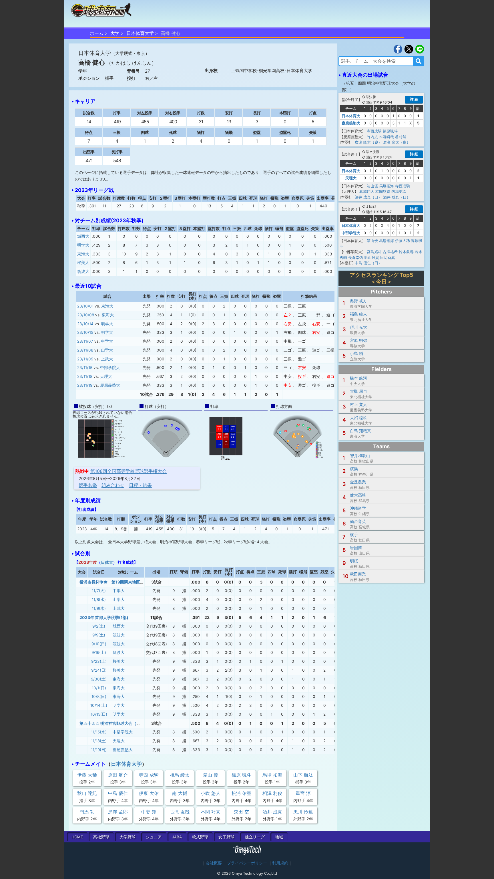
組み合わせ (112, 485)
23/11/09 (85, 359)
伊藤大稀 (402, 240)
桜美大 (83, 262)
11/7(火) (99, 590)
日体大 (107, 562)
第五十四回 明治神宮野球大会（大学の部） (117, 723)
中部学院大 (110, 367)
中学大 (107, 341)
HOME (77, 837)
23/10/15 (85, 332)
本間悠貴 (382, 191)
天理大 (106, 376)
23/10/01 (85, 306)
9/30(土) (99, 679)
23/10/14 (85, 324)
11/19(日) (99, 749)
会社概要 (214, 863)
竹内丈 (372, 136)
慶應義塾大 (110, 385)
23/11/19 (84, 385)
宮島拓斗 (374, 251)
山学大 (107, 350)
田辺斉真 (387, 257)
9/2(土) (98, 626)
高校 (101, 837)
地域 (279, 837)
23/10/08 (85, 315)
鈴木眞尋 (406, 251)
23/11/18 (84, 376)
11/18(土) (99, 741)
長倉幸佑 (355, 257)
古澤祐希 (390, 251)
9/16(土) (98, 652)
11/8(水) (99, 599)
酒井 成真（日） (368, 197)
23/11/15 (84, 367)
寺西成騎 (374, 131)
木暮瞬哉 (386, 136)
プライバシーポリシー (247, 863)
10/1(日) (99, 688)
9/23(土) (99, 661)
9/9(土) (98, 635)
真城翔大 (366, 191)
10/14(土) (98, 705)
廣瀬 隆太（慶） (368, 142)
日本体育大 (351, 116)
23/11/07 (85, 341)
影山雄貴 (371, 257)
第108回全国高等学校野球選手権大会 (128, 471)
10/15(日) (99, 714)
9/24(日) (99, 670)
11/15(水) (99, 732)
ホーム (96, 33)
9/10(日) (98, 644)
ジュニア (154, 837)
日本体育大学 (140, 33)
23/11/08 (85, 350)
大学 (114, 33)
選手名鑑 (88, 485)
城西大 (83, 236)
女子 (226, 837)
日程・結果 (140, 485)
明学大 (83, 245)
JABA (177, 837)
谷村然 (400, 136)
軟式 (200, 837)
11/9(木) (99, 608)
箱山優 (372, 186)
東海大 (83, 254)
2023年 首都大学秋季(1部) (103, 617)
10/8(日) (98, 696)
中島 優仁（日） (368, 263)
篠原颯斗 (390, 131)
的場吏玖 (398, 191)
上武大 (107, 359)
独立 (255, 837)
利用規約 (280, 863)
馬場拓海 (386, 186)
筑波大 (83, 271)
